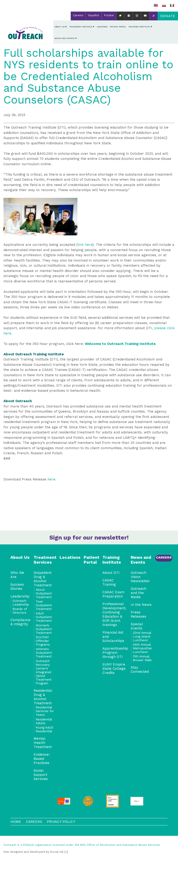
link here (85, 245)
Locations (102, 26)
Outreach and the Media (138, 593)
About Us (59, 26)
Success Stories (17, 586)
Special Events (137, 626)
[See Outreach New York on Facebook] (129, 16)
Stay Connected (140, 669)
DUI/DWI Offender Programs (43, 640)
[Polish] (164, 5)
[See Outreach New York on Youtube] (145, 16)
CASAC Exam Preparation (113, 594)
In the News (141, 605)
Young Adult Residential (44, 729)
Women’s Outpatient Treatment (44, 629)
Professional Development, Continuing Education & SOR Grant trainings (114, 614)
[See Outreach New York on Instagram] (137, 16)
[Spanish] (172, 5)
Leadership (19, 596)
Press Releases (138, 614)
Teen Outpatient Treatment (44, 605)
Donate (167, 16)
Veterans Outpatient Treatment (44, 652)
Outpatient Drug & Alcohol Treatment (43, 579)
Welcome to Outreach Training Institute (120, 344)
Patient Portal (118, 26)
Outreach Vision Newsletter (140, 577)
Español (93, 15)
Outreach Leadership (21, 602)
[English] (156, 5)
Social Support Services (41, 774)
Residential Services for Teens (45, 711)
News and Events (64, 38)
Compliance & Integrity (20, 622)
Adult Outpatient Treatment (44, 616)
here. (52, 479)
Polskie (109, 15)
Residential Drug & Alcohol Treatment (43, 696)
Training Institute (139, 26)
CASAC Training (109, 582)
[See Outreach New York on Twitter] (120, 16)
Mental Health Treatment (43, 742)
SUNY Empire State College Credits (114, 668)
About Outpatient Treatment (44, 593)
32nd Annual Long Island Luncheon (142, 636)
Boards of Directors (20, 610)
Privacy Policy (61, 822)
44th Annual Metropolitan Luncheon (142, 648)
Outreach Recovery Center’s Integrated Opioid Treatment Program (44, 672)
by (33, 851)
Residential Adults (44, 721)
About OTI (111, 573)
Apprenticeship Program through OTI (115, 652)
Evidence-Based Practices (42, 758)
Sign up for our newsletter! (89, 537)
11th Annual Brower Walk (142, 658)
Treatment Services (80, 26)
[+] (66, 851)
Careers (78, 15)
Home (15, 822)
